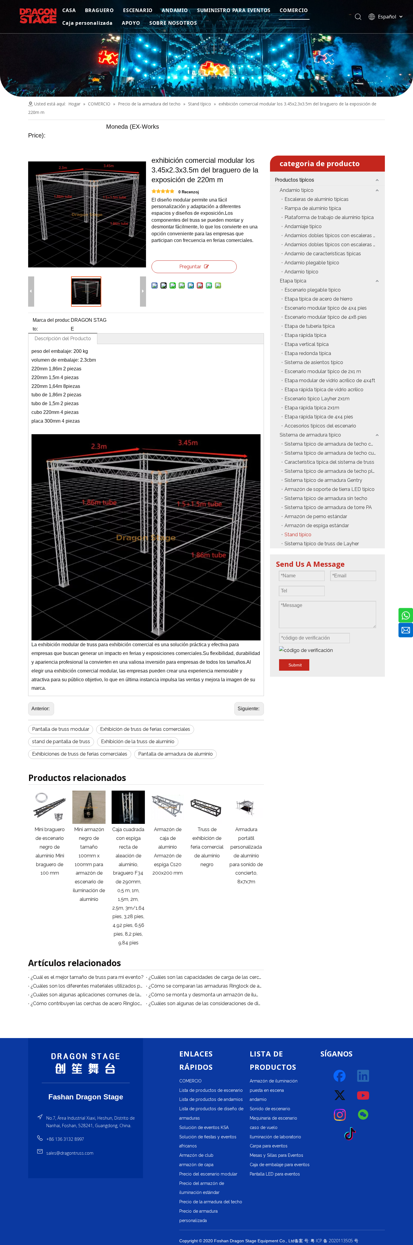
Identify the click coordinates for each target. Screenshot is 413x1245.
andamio (258, 1099)
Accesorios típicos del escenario (320, 426)
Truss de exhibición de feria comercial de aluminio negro (205, 847)
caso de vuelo (264, 1127)
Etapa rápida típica (305, 335)
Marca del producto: (51, 324)
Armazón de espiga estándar (317, 525)
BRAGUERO (99, 10)
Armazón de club (196, 1155)
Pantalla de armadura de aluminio (175, 754)
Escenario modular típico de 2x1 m (323, 371)
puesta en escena (267, 1090)
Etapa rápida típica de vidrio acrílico (324, 389)
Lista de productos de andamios (211, 1099)
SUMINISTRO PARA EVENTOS (234, 10)
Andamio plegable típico (312, 263)
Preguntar (190, 266)
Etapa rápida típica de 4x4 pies (319, 417)
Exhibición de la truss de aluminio (137, 741)
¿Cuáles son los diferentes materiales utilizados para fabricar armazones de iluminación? (87, 986)
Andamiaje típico (303, 226)
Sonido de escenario (270, 1108)
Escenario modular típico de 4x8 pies (326, 317)
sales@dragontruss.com (69, 1153)
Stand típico (298, 534)
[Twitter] (340, 1095)
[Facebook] (340, 1076)
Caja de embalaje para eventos (280, 1164)
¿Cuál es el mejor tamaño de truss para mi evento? (87, 977)
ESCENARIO (138, 10)
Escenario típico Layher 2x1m (317, 399)
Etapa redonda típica (308, 353)
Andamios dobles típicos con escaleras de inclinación (335, 244)
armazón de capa (196, 1164)
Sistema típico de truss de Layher (322, 544)
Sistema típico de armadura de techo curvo (333, 453)
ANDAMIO (175, 10)
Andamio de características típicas (323, 253)
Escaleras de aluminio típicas (317, 199)
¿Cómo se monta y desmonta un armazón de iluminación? (205, 995)
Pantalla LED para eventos (275, 1174)
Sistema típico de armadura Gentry (323, 480)
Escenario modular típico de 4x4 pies (326, 308)
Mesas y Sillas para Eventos (276, 1155)
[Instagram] (340, 1114)
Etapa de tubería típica (310, 326)
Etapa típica (293, 281)
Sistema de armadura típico (310, 435)
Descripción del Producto (62, 338)
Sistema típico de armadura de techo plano (333, 471)
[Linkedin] (363, 1076)
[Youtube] (363, 1095)
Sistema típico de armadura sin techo (326, 498)
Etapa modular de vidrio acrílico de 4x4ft (330, 380)
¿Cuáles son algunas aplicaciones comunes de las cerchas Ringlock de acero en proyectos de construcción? (87, 995)
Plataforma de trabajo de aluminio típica (329, 217)
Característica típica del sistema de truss (329, 462)
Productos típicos (294, 180)
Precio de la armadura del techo (210, 1201)
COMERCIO (294, 10)
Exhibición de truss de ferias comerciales (145, 729)
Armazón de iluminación (274, 1081)
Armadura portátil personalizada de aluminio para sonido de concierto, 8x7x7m (244, 856)
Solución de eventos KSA (204, 1127)
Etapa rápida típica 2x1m (312, 408)
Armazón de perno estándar (316, 516)
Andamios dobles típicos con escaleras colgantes (335, 235)
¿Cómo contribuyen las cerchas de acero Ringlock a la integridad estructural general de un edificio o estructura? (87, 1003)
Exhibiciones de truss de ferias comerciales (79, 754)
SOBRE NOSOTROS (173, 23)
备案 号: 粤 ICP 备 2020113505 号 (326, 1240)
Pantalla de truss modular (60, 729)
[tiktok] (352, 1134)
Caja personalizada (87, 23)
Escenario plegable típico (313, 290)
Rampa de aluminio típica (313, 208)
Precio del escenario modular (208, 1174)
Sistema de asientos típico (314, 362)
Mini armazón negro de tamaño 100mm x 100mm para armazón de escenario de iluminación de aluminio (87, 864)
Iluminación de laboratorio (275, 1136)
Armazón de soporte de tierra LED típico (330, 489)
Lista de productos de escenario (211, 1090)
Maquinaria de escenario (273, 1118)
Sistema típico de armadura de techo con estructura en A (335, 444)
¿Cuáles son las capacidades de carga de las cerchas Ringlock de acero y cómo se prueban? (205, 977)
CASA (69, 10)
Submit (295, 665)
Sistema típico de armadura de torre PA (328, 507)
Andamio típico (297, 190)
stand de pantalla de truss (61, 741)
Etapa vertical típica (307, 344)
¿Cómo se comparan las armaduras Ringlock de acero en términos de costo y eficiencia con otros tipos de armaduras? (205, 986)
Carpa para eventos (269, 1145)
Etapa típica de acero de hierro (319, 299)
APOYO (131, 23)
